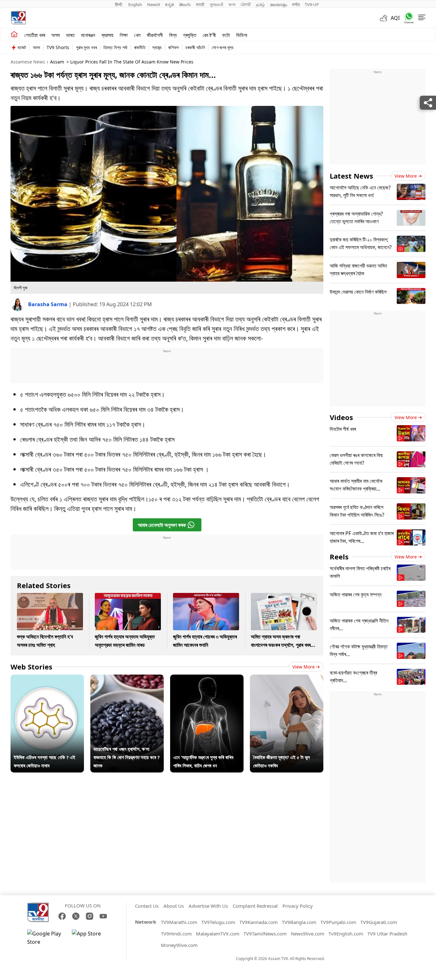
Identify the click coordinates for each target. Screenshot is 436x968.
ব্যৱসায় (107, 35)
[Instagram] (89, 916)
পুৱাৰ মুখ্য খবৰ (86, 47)
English (135, 4)
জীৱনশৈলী (155, 35)
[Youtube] (103, 916)
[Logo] (18, 18)
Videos (341, 417)
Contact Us (147, 906)
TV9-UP (312, 4)
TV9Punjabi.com (338, 922)
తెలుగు (185, 4)
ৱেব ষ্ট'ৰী (209, 35)
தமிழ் (260, 4)
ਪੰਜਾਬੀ (246, 4)
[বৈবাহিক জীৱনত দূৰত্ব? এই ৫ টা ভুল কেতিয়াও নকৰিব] (286, 678)
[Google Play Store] (46, 937)
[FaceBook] (62, 916)
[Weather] (385, 18)
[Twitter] (75, 916)
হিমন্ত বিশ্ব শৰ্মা (115, 47)
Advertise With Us (208, 906)
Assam (57, 62)
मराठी (200, 4)
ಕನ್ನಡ (169, 4)
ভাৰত (70, 35)
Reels (339, 556)
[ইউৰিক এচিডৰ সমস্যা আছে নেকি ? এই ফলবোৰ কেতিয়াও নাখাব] (47, 678)
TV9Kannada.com (258, 922)
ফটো (226, 35)
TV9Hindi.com (176, 933)
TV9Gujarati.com (378, 922)
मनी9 (296, 4)
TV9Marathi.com (179, 922)
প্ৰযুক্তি (189, 35)
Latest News (351, 176)
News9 (153, 4)
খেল (137, 35)
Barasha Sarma (48, 304)
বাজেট (22, 47)
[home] (14, 34)
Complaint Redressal (255, 906)
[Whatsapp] (407, 17)
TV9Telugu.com (218, 922)
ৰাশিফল (173, 47)
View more (303, 667)
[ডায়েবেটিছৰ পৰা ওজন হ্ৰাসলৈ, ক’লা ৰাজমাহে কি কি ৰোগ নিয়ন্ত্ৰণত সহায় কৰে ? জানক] (127, 678)
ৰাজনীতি (140, 47)
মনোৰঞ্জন (88, 35)
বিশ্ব (173, 35)
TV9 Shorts (58, 47)
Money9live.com (179, 945)
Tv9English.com (345, 933)
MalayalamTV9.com (217, 933)
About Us (173, 906)
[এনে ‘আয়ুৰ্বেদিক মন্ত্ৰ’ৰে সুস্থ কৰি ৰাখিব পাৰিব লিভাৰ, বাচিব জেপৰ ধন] (207, 678)
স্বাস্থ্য (157, 47)
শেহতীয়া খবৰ (34, 35)
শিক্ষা (124, 35)
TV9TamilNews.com (265, 933)
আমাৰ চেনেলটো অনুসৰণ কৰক (162, 524)
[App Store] (91, 937)
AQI (395, 17)
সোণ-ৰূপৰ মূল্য (222, 47)
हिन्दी (119, 4)
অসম (55, 35)
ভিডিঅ (241, 35)
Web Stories (31, 666)
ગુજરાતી (216, 4)
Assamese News (28, 62)
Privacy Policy (297, 906)
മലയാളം (278, 4)
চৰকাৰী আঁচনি (195, 47)
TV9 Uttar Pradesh (387, 933)
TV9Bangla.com (299, 922)
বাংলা (232, 4)
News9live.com (307, 933)
